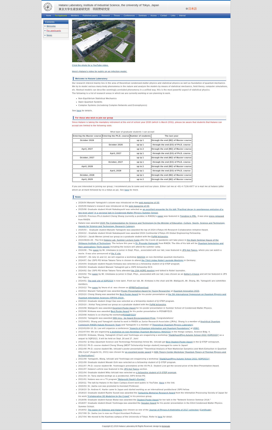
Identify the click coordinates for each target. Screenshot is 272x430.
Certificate (205, 410)
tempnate (166, 426)
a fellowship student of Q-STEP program (156, 372)
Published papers (90, 15)
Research (106, 15)
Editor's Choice (191, 274)
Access (153, 15)
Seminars (143, 15)
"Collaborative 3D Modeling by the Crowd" (108, 396)
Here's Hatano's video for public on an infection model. (99, 71)
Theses (117, 15)
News (49, 35)
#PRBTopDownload (138, 288)
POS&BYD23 (129, 315)
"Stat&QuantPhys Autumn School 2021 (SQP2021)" (184, 359)
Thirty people (103, 247)
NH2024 (141, 257)
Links (173, 15)
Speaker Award (148, 403)
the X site (116, 254)
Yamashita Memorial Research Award (156, 393)
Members (75, 15)
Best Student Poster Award (179, 342)
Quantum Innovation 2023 (186, 291)
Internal (182, 15)
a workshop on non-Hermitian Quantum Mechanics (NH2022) (140, 332)
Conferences (129, 15)
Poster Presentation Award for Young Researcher (145, 291)
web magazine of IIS (149, 203)
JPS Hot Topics (189, 250)
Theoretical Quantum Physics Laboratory (172, 325)
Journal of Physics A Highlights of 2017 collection (174, 410)
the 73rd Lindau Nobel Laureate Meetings (162, 260)
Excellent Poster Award (124, 308)
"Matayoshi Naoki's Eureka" (131, 379)
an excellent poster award (138, 352)
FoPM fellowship (159, 237)
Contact (163, 15)
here (79, 111)
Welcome (51, 26)
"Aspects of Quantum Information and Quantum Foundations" (159, 328)
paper (160, 216)
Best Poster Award (129, 294)
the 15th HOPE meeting (143, 271)
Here (161, 383)
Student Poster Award (148, 400)
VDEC (196, 328)
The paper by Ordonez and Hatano (105, 410)
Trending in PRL (188, 216)
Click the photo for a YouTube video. (90, 65)
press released (216, 216)
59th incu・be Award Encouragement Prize (134, 318)
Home (48, 15)
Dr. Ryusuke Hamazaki (147, 243)
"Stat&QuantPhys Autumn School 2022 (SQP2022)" (193, 335)
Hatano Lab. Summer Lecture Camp (122, 240)
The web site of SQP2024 (100, 281)
